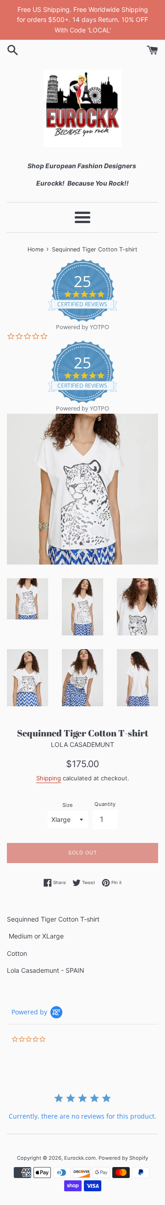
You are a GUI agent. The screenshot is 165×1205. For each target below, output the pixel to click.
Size (67, 805)
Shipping (48, 778)
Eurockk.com (80, 1158)
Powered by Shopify (123, 1158)
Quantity (105, 804)
